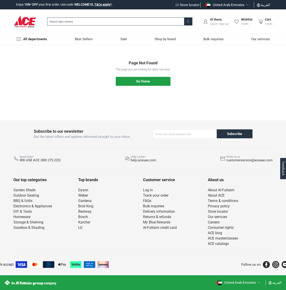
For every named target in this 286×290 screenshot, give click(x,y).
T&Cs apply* (103, 4)
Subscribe (234, 134)
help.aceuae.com (143, 160)
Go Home (143, 81)
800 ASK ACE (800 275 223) (40, 160)
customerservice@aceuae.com (249, 160)
